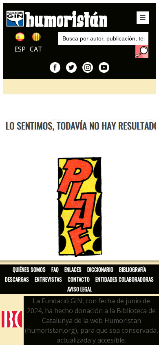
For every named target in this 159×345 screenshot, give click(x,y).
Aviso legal (79, 289)
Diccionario (100, 269)
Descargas (17, 279)
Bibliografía (132, 269)
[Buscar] (141, 51)
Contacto (79, 279)
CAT (36, 49)
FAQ (55, 269)
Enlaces (73, 269)
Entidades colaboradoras (124, 279)
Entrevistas (48, 279)
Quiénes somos (29, 269)
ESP (20, 49)
